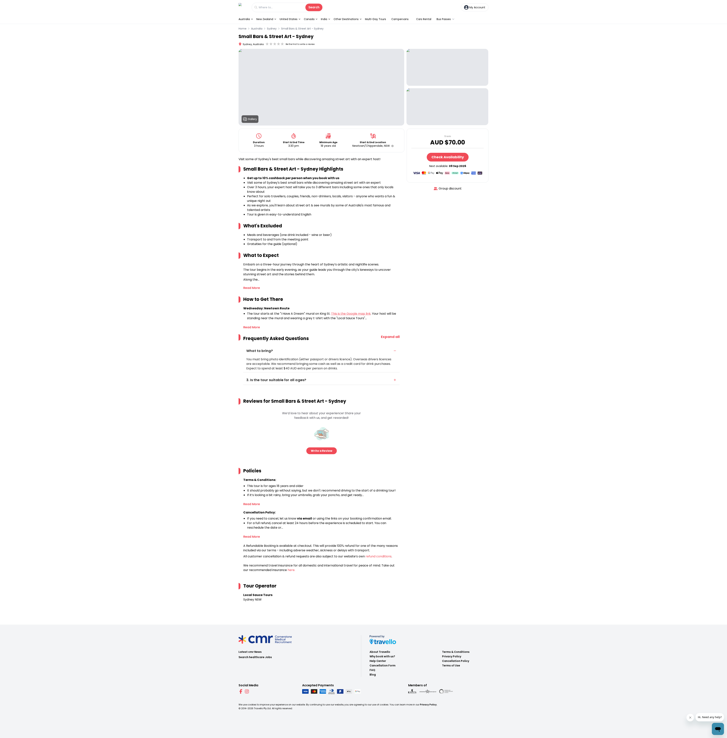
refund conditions (379, 556)
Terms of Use (451, 665)
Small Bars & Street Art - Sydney (302, 28)
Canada (309, 19)
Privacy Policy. (428, 704)
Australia (244, 19)
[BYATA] (412, 691)
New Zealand (264, 19)
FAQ (372, 670)
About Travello (380, 652)
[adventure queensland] (427, 691)
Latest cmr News (250, 652)
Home (242, 28)
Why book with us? (382, 656)
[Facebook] (241, 691)
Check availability (447, 157)
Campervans (400, 19)
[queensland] (446, 691)
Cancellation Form (382, 665)
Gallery (252, 119)
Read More (251, 288)
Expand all (390, 336)
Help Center (378, 661)
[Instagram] (247, 691)
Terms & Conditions (456, 652)
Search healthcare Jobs (255, 657)
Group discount (450, 188)
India (324, 19)
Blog (373, 674)
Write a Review (321, 451)
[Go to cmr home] (243, 7)
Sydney (272, 28)
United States (288, 19)
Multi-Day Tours (375, 19)
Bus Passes (444, 19)
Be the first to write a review (300, 44)
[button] (392, 146)
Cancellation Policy (455, 661)
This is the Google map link (351, 313)
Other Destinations (346, 19)
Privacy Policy (451, 656)
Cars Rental (423, 19)
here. (291, 570)
